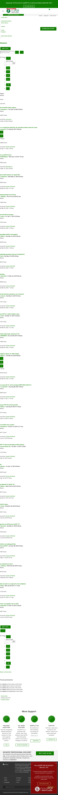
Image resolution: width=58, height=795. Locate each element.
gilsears (2, 466)
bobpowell (3, 605)
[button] (8, 58)
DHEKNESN (3, 335)
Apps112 (21, 770)
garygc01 (3, 129)
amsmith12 (3, 426)
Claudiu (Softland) (10, 147)
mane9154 (3, 276)
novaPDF (17, 768)
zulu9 (1, 316)
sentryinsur (3, 109)
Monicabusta (9, 166)
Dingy (2, 585)
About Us (30, 778)
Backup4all (17, 767)
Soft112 (17, 770)
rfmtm (2, 506)
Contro (2, 216)
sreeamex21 (4, 387)
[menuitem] (6, 21)
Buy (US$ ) (29, 6)
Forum (17, 782)
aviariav (2, 296)
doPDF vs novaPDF (22, 745)
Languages (6, 782)
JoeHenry (3, 566)
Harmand (3, 526)
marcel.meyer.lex (5, 446)
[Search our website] (54, 10)
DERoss (2, 236)
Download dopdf (48, 28)
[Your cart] (48, 10)
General (3, 43)
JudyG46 (2, 196)
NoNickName (4, 156)
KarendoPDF (4, 546)
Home (5, 778)
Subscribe (35, 740)
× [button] (56, 763)
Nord (1, 256)
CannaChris (3, 176)
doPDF (5, 780)
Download (18, 778)
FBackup (23, 767)
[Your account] (51, 10)
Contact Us (51, 739)
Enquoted (17, 772)
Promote (30, 782)
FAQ (7, 745)
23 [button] (8, 84)
